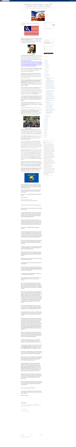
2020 (45, 129)
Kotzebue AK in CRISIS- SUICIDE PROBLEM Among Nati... (50, 110)
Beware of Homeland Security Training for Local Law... (49, 105)
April (46, 68)
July (46, 72)
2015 (45, 122)
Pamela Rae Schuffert (48, 142)
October (47, 76)
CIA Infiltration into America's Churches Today (49, 103)
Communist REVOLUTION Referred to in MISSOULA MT (50, 96)
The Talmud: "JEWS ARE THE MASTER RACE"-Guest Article (50, 86)
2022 (45, 131)
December (47, 116)
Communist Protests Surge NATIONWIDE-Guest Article (49, 94)
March (47, 67)
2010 (45, 62)
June (46, 71)
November (47, 115)
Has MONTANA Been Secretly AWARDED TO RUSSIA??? (49, 81)
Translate (50, 43)
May (46, 70)
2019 (45, 127)
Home (31, 434)
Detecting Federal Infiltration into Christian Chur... (50, 101)
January (47, 64)
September (47, 75)
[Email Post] (37, 404)
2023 (45, 133)
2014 (45, 121)
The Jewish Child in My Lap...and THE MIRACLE (50, 79)
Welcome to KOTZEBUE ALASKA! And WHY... (48, 108)
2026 (45, 137)
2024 (45, 134)
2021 (45, 130)
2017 (45, 125)
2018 (45, 126)
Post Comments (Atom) (28, 436)
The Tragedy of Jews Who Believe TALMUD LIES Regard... (50, 83)
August (47, 74)
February (47, 66)
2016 (45, 123)
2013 (45, 119)
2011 (45, 63)
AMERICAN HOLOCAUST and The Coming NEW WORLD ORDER (38, 5)
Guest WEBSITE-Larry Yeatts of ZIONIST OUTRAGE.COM (49, 91)
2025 (45, 135)
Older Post (40, 434)
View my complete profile (48, 175)
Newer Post (22, 434)
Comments (46, 49)
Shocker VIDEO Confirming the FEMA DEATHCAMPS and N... (50, 98)
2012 (45, 118)
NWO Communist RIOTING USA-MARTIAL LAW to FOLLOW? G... (50, 88)
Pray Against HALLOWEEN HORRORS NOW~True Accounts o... (49, 112)
